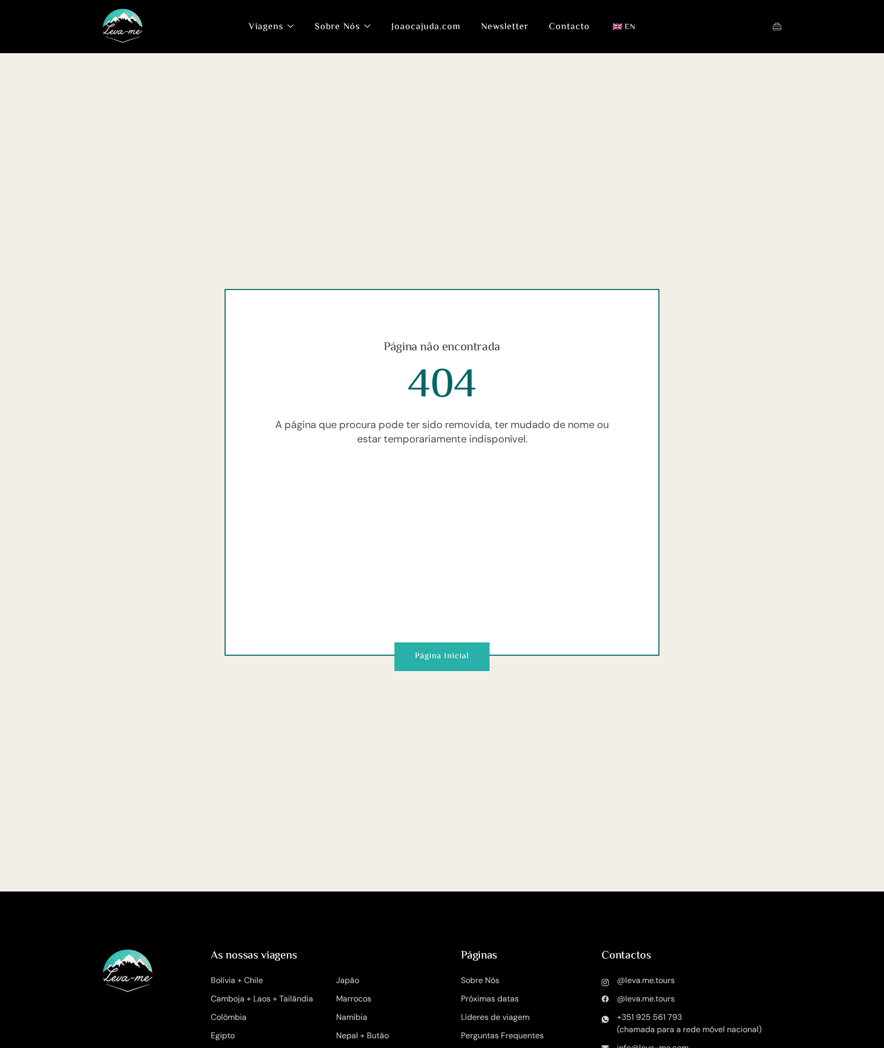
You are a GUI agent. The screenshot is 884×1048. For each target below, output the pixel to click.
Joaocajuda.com (425, 27)
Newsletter (504, 27)
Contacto (569, 27)
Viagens (266, 27)
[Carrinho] (777, 26)
